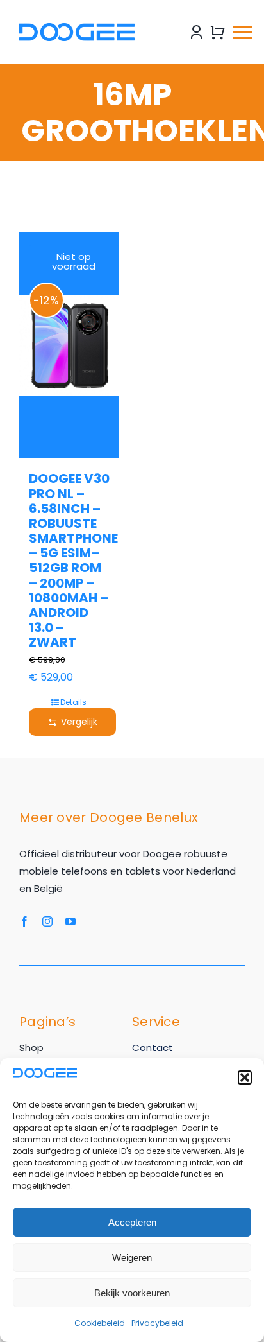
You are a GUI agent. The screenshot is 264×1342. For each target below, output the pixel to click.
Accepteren (132, 1222)
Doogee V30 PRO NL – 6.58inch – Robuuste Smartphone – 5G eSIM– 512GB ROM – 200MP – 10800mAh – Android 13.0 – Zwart (73, 560)
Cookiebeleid (99, 1323)
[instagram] (47, 921)
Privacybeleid (157, 1323)
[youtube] (70, 921)
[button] (244, 1077)
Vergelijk (79, 721)
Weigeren (132, 1257)
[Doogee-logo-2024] (77, 28)
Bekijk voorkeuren (132, 1292)
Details (73, 702)
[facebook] (24, 921)
